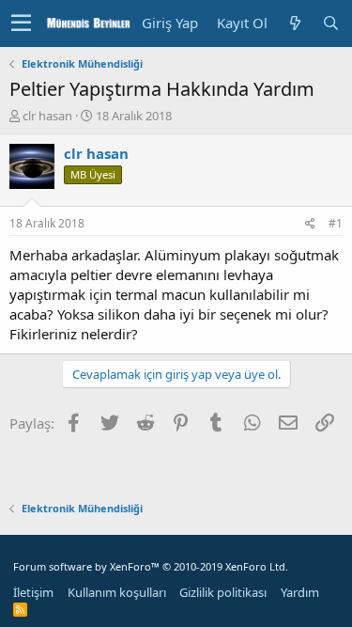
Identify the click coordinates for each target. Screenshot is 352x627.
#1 (336, 223)
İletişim (33, 592)
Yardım (300, 592)
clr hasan (47, 115)
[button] (21, 23)
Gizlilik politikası (223, 592)
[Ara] (330, 23)
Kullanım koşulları (117, 592)
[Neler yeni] (295, 23)
